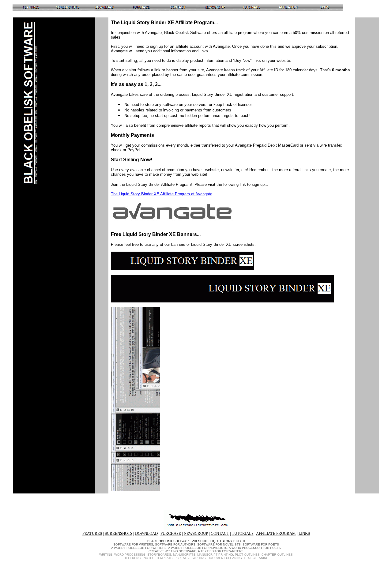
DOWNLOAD (146, 533)
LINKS (304, 533)
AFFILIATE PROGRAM (276, 533)
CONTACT (220, 533)
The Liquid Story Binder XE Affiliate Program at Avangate (161, 194)
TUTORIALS (243, 533)
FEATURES (92, 533)
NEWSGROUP (196, 533)
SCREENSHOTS (118, 533)
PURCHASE (170, 533)
